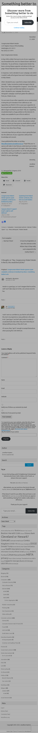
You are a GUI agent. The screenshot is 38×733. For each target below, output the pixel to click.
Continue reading (19, 27)
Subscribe (28, 22)
